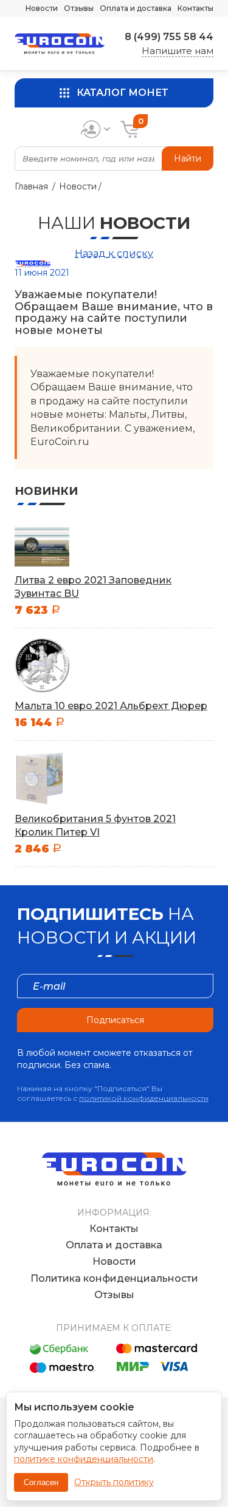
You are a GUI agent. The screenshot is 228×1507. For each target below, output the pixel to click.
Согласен (41, 1482)
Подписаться (115, 1020)
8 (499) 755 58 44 (169, 37)
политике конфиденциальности (83, 1459)
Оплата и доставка (135, 8)
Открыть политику (114, 1482)
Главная (31, 186)
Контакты (195, 8)
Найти (187, 158)
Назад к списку (114, 253)
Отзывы (79, 8)
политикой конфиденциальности (144, 1098)
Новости (42, 8)
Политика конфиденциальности (114, 1278)
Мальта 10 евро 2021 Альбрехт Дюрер (111, 706)
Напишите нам (177, 50)
